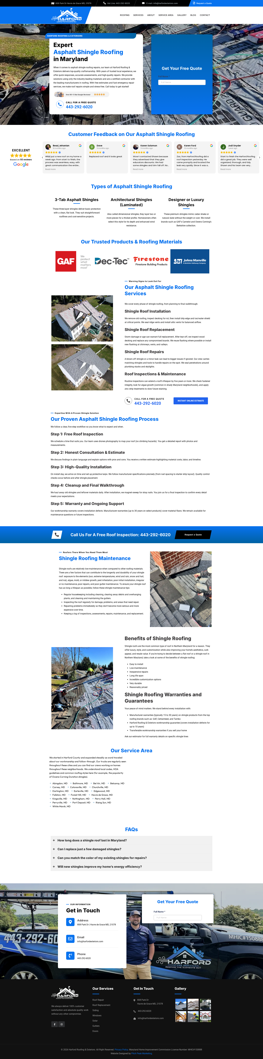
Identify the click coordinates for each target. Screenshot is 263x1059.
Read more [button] (50, 169)
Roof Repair (98, 1000)
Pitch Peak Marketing (141, 1053)
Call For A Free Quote (149, 399)
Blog (193, 15)
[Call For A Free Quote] (128, 400)
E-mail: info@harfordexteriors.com (162, 3)
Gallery (182, 15)
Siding (95, 1010)
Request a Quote (204, 3)
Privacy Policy (121, 1049)
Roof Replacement (101, 1005)
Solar (95, 1020)
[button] (259, 157)
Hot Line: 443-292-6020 (118, 3)
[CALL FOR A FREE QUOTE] (60, 104)
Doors (95, 1031)
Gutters (95, 1026)
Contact (205, 15)
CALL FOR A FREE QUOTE (81, 102)
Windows (96, 1015)
